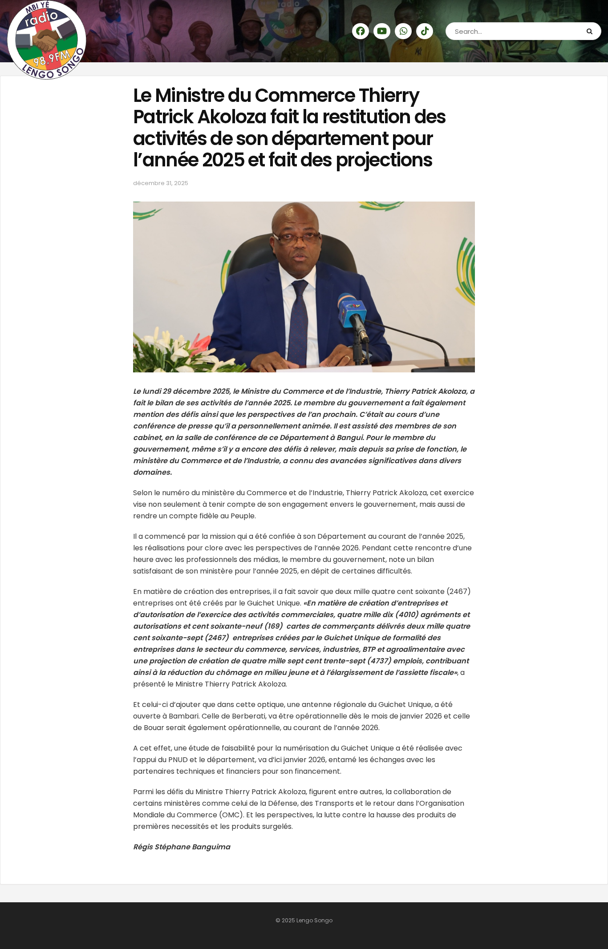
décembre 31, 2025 (160, 183)
